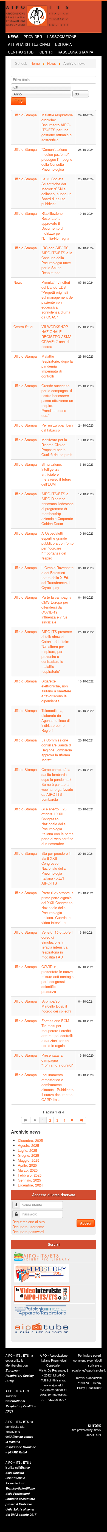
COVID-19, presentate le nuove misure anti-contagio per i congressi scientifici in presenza (57, 979)
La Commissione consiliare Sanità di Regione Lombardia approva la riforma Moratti (56, 749)
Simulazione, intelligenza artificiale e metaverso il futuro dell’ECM (56, 474)
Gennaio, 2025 (29, 1180)
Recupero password (28, 1231)
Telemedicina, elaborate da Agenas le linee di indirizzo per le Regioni (55, 720)
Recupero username (28, 1226)
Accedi (85, 1223)
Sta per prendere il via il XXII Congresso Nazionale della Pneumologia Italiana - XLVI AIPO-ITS (56, 868)
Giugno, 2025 (28, 1155)
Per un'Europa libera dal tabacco (57, 427)
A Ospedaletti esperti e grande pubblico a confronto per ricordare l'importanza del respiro (57, 546)
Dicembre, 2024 (30, 1185)
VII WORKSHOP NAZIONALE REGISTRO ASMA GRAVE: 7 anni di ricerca (56, 336)
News (13, 36)
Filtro (18, 101)
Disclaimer (95, 1387)
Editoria (63, 44)
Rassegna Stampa (75, 52)
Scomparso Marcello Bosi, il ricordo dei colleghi (56, 1006)
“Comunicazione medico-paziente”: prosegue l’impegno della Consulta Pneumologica (56, 159)
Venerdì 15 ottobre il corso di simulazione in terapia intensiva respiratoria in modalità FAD (57, 945)
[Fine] (81, 1120)
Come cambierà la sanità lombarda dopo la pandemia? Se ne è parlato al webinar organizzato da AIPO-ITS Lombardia (57, 784)
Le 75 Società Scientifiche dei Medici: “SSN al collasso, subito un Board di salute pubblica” (56, 191)
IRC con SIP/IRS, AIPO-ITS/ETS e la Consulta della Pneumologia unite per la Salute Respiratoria (56, 260)
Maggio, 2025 (28, 1160)
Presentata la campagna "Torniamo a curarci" (57, 1060)
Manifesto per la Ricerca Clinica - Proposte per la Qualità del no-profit (56, 447)
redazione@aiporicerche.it (88, 1370)
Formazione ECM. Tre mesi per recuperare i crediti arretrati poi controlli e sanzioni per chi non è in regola (57, 1033)
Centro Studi (21, 52)
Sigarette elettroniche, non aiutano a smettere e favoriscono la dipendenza (56, 690)
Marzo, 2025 (28, 1170)
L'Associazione (62, 36)
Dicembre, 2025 (30, 1140)
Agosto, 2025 (28, 1145)
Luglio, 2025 (27, 1150)
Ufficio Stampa (25, 114)
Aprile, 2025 (27, 1165)
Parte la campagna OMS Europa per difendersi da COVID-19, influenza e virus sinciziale (56, 609)
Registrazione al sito (28, 1221)
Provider (33, 36)
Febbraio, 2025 (29, 1175)
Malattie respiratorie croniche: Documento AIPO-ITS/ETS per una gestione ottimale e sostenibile (57, 127)
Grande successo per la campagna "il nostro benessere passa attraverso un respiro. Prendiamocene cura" (57, 400)
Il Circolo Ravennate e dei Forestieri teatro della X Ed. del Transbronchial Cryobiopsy (57, 577)
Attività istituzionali (29, 44)
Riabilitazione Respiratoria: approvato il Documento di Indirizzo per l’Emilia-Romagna (55, 226)
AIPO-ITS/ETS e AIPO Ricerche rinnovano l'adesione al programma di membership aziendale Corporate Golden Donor (57, 508)
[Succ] (72, 1120)
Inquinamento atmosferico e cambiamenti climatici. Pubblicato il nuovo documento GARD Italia (57, 1087)
